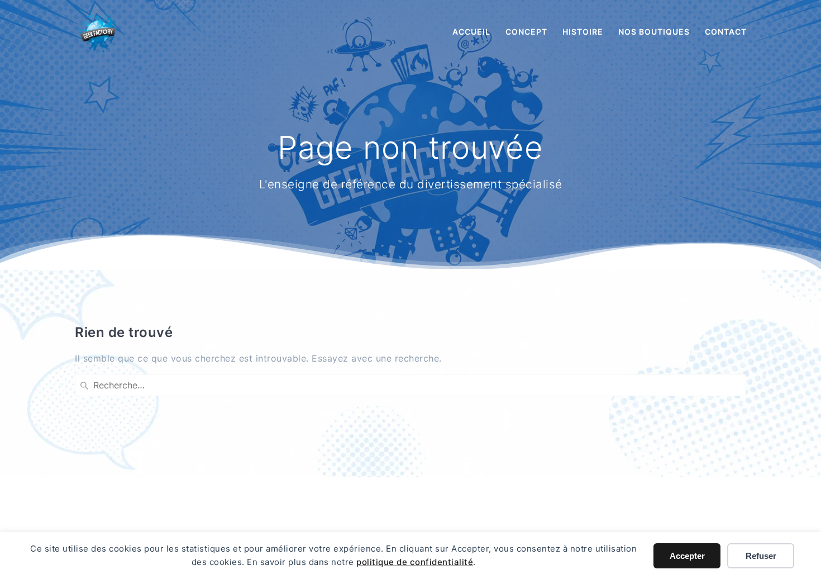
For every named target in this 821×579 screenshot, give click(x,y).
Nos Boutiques (654, 31)
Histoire (582, 31)
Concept (526, 31)
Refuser (761, 556)
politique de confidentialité (414, 562)
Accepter (687, 556)
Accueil (471, 31)
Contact (726, 31)
